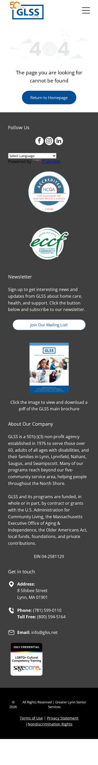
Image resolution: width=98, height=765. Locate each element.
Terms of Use (31, 718)
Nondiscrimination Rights (50, 724)
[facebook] (39, 141)
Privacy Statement (62, 718)
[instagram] (49, 141)
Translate (51, 161)
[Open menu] (86, 10)
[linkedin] (59, 141)
